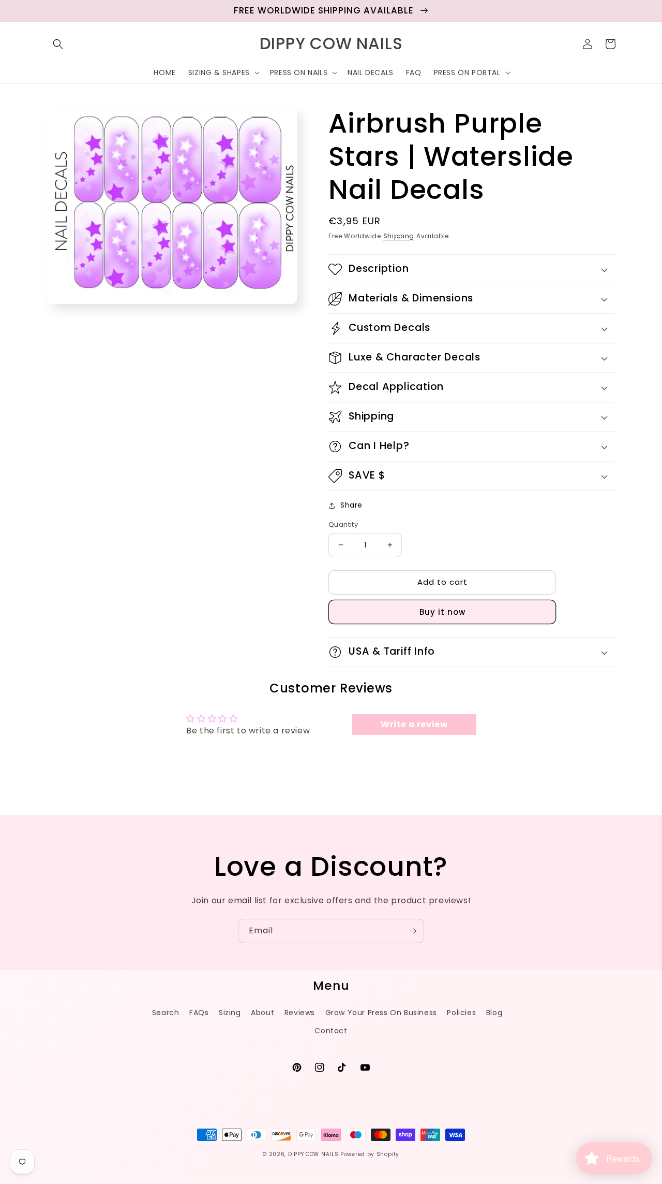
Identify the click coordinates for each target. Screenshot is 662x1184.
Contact (330, 1031)
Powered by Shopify (369, 1154)
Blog (494, 1012)
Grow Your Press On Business (381, 1012)
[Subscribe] (412, 931)
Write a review (414, 724)
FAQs (198, 1012)
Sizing (230, 1012)
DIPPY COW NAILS (313, 1154)
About (262, 1012)
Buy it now (442, 612)
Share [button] (351, 505)
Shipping (399, 236)
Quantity (343, 524)
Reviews (299, 1012)
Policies (461, 1012)
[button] (58, 44)
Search (165, 1012)
